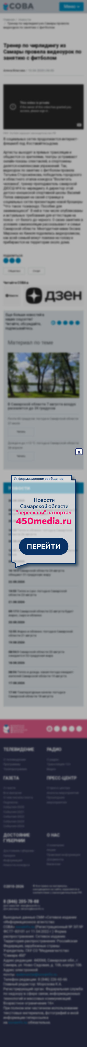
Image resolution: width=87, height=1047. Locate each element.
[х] (43, 524)
